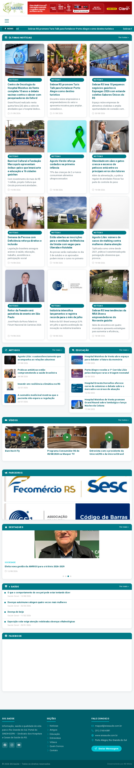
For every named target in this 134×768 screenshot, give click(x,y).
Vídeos (53, 742)
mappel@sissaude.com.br (108, 726)
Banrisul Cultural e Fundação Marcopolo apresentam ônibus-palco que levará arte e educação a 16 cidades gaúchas (24, 168)
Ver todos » (123, 420)
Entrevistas (55, 738)
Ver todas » (123, 37)
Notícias (54, 726)
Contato (54, 750)
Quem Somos (57, 746)
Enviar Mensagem (108, 748)
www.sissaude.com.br (106, 735)
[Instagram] (12, 745)
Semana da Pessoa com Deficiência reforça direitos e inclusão (25, 240)
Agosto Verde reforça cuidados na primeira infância (62, 164)
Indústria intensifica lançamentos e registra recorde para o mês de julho (66, 314)
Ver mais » (57, 350)
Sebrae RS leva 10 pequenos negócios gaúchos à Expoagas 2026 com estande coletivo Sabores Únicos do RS (108, 91)
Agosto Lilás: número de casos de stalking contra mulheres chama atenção (106, 240)
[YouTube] (19, 745)
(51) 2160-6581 (102, 730)
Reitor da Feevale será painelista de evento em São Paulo (24, 314)
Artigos (53, 730)
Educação (55, 734)
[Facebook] (5, 745)
